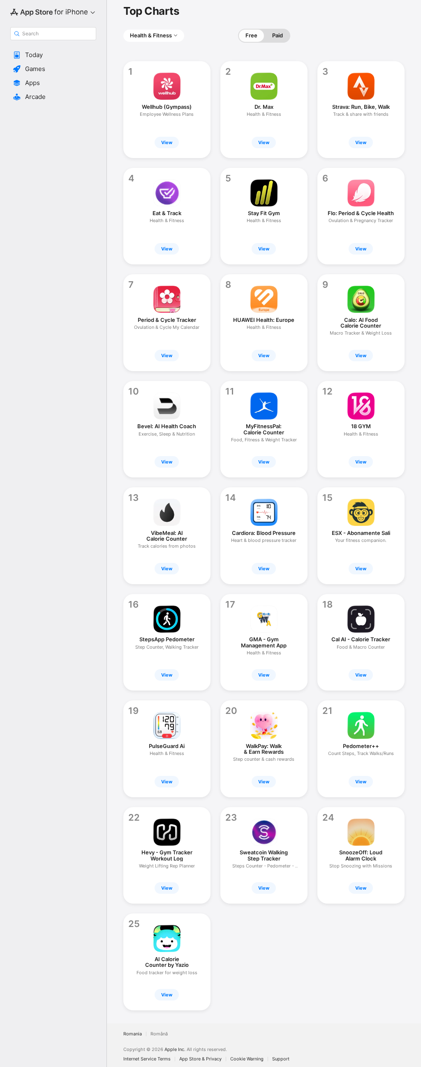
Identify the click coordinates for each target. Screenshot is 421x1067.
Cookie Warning (247, 1059)
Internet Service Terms (147, 1059)
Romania (132, 1034)
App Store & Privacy (200, 1059)
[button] (53, 55)
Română (159, 1034)
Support (280, 1059)
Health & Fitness (151, 35)
